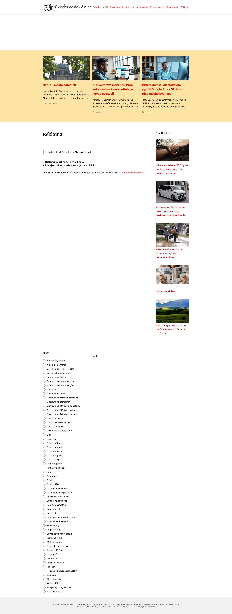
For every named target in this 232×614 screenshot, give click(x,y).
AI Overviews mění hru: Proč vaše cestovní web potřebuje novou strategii (112, 89)
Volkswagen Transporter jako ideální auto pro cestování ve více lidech (170, 211)
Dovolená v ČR (100, 7)
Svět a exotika (157, 7)
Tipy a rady (172, 7)
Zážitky (184, 7)
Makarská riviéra (166, 291)
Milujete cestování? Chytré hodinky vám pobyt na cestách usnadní (172, 169)
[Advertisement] (116, 32)
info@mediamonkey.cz (133, 172)
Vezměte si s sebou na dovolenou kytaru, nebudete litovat (169, 253)
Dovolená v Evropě (119, 7)
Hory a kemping (140, 7)
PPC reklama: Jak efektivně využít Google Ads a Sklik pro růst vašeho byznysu (162, 89)
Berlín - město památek (59, 85)
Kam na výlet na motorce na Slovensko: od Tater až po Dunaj (171, 329)
